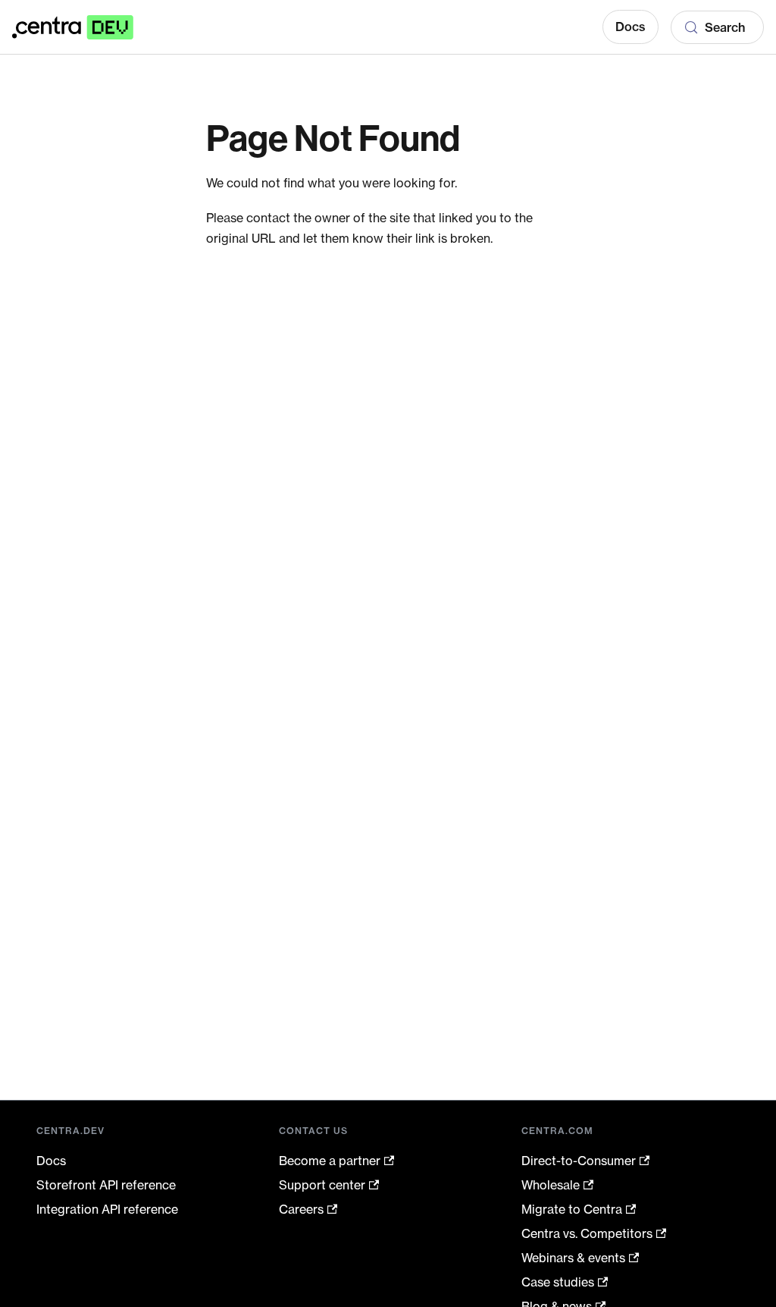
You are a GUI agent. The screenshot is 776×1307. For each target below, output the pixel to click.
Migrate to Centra (571, 1209)
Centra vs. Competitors (586, 1233)
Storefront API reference (106, 1184)
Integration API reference (107, 1209)
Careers (301, 1209)
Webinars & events (573, 1257)
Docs (630, 26)
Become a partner (329, 1160)
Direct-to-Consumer (578, 1160)
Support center (322, 1184)
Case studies (557, 1282)
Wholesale (550, 1184)
